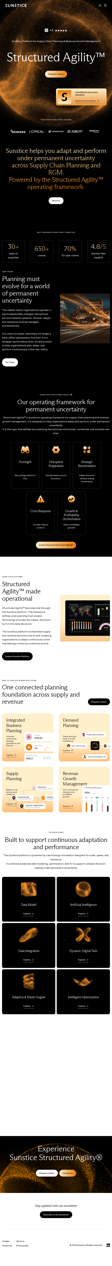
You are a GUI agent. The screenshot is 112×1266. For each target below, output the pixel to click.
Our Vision (10, 362)
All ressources (100, 1113)
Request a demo (56, 74)
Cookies (5, 1241)
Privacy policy (22, 1245)
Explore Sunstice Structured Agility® (56, 545)
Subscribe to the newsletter (56, 1214)
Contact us (68, 1173)
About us (56, 200)
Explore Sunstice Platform (17, 656)
